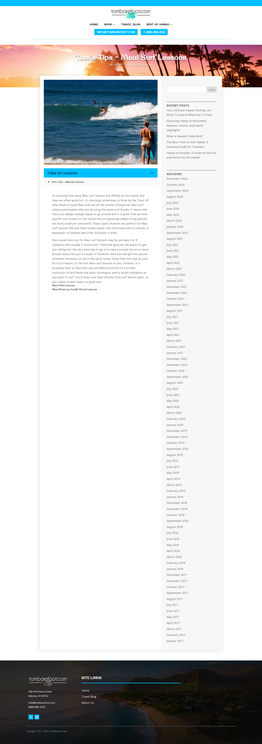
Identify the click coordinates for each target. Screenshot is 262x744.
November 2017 (177, 581)
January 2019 (175, 497)
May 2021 (173, 329)
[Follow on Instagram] (36, 717)
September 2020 (177, 377)
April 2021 (173, 335)
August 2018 (175, 527)
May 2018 (173, 545)
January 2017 (175, 641)
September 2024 (177, 190)
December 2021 (177, 287)
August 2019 (175, 455)
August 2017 (175, 599)
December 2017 (177, 575)
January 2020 (175, 425)
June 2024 (173, 208)
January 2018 (175, 569)
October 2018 (175, 515)
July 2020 (172, 389)
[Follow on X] (30, 717)
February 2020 (176, 419)
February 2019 (176, 491)
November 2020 (177, 365)
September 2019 (177, 449)
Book (108, 24)
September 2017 (177, 593)
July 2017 (172, 605)
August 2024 (175, 196)
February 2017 (176, 635)
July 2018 (172, 533)
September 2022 (177, 233)
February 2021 (176, 347)
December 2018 (177, 503)
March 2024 (174, 220)
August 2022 (175, 238)
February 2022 (176, 275)
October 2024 (175, 184)
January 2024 (175, 226)
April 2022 (173, 263)
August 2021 (175, 310)
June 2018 (173, 539)
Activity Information (139, 64)
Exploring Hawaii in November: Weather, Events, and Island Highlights (187, 125)
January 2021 (175, 353)
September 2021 (177, 305)
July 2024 (172, 203)
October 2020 (175, 371)
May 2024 (173, 215)
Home (94, 24)
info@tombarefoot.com (116, 32)
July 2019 (172, 461)
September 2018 (177, 521)
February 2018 (176, 563)
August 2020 (175, 383)
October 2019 (175, 443)
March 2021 (174, 341)
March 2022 (174, 268)
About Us (88, 702)
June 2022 (173, 250)
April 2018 (173, 551)
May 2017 (173, 617)
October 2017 (175, 587)
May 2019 (173, 473)
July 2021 (172, 317)
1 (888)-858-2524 (154, 32)
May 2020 (173, 401)
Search (211, 89)
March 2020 (174, 413)
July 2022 (172, 245)
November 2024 (177, 178)
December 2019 (177, 431)
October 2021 (175, 299)
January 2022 (175, 280)
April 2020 (173, 407)
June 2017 (173, 611)
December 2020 (177, 359)
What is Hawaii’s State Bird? (185, 136)
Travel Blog (130, 24)
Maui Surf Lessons (63, 285)
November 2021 (177, 293)
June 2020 (173, 395)
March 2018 (174, 557)
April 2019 (173, 479)
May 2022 (173, 257)
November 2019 (177, 437)
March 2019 (174, 485)
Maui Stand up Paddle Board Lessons (74, 289)
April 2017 (173, 623)
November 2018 (177, 509)
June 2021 (173, 323)
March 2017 (174, 629)
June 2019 (173, 467)
